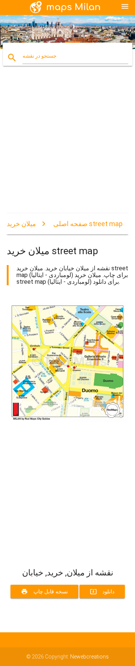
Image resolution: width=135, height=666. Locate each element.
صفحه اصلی (70, 224)
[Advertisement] (67, 146)
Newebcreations (89, 657)
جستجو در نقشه (39, 56)
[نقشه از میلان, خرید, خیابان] (67, 420)
